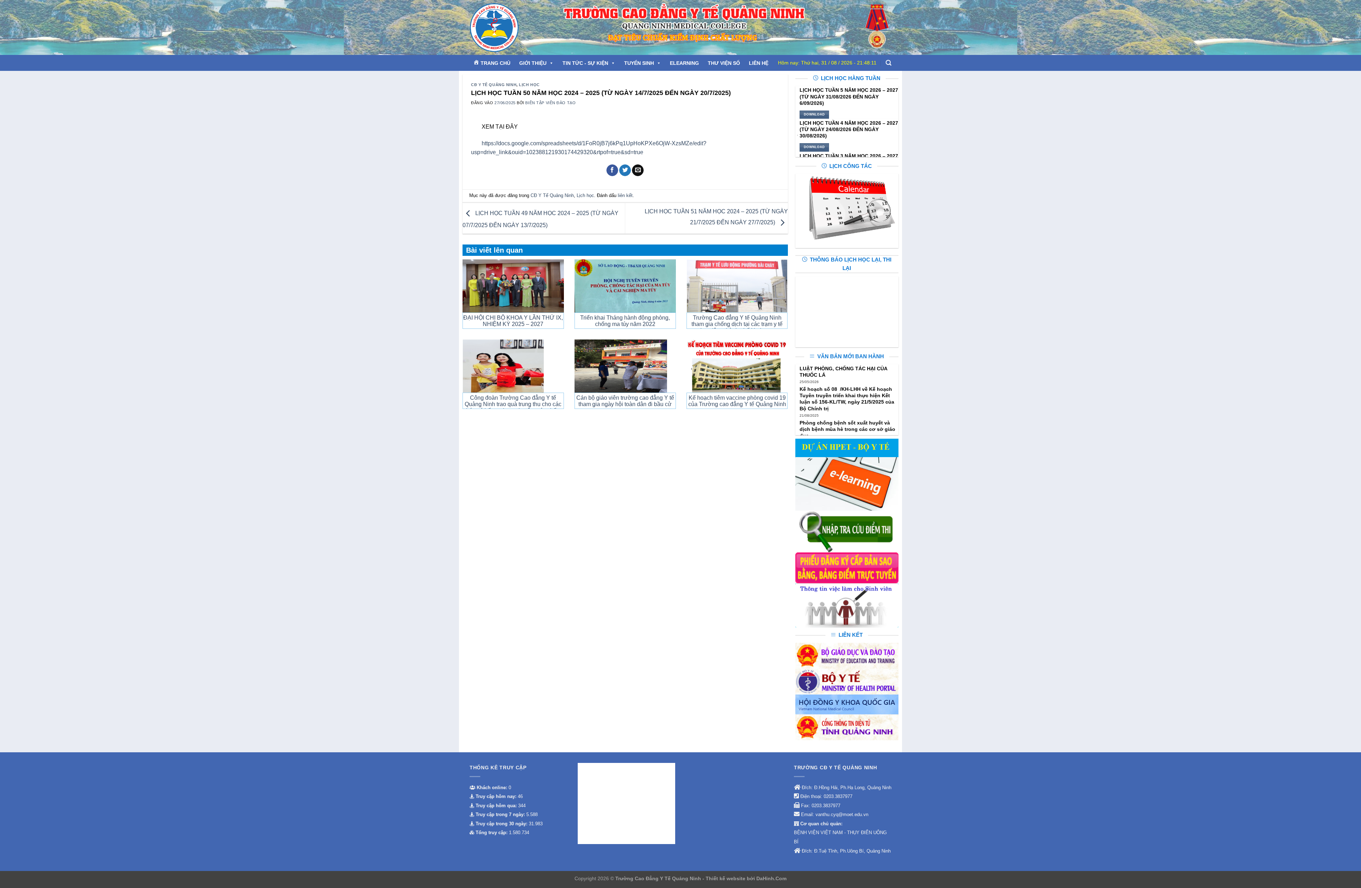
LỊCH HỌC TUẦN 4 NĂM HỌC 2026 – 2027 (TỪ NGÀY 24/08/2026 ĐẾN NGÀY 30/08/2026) (849, 129)
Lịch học (529, 85)
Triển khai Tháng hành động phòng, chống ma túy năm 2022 (625, 321)
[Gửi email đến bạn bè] (638, 170)
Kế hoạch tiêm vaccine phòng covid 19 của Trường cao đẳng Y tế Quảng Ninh (737, 401)
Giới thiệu (533, 63)
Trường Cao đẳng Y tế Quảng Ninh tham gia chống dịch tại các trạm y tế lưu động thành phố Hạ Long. (737, 324)
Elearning (684, 63)
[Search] (888, 63)
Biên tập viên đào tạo (550, 103)
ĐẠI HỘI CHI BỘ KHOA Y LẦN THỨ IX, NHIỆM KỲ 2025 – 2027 (513, 321)
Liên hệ (758, 63)
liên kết (625, 195)
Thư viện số (724, 63)
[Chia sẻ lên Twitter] (625, 170)
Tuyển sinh (639, 63)
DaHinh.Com (771, 878)
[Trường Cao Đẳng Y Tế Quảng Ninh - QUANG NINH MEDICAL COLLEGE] (510, 27)
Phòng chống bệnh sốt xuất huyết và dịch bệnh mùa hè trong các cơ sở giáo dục (847, 429)
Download (814, 114)
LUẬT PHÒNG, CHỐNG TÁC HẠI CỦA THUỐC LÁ (843, 372)
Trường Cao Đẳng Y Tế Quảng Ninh (658, 878)
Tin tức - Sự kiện (585, 63)
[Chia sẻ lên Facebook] (612, 170)
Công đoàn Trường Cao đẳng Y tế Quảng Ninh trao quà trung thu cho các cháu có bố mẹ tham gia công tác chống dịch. (513, 407)
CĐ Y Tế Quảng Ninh (493, 85)
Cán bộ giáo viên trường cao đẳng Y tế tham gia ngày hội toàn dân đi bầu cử (625, 401)
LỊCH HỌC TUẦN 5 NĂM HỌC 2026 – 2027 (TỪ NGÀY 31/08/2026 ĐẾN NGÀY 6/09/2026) (849, 96)
